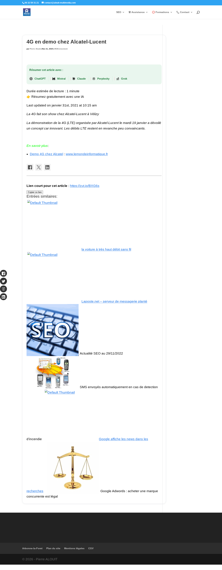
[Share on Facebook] (30, 167)
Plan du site (53, 548)
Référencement (61, 49)
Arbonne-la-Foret (32, 548)
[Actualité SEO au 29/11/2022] (53, 353)
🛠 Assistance (137, 12)
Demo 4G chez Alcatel (46, 154)
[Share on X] (38, 167)
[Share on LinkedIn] (47, 167)
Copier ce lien (35, 192)
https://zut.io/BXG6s (84, 186)
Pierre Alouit (35, 49)
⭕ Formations (160, 12)
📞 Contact (182, 12)
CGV (90, 548)
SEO (118, 12)
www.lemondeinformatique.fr (87, 154)
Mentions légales (74, 548)
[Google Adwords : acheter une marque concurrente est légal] (73, 491)
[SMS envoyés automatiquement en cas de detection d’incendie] (53, 387)
